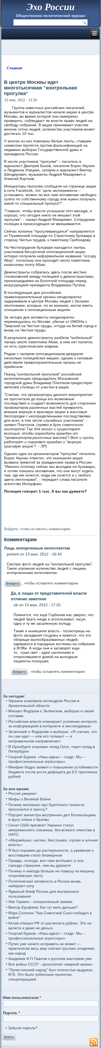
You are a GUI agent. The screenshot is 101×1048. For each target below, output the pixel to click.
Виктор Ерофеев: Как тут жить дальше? (43, 907)
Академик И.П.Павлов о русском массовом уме (50, 958)
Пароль (11, 1013)
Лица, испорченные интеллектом (37, 548)
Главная (14, 68)
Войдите (11, 529)
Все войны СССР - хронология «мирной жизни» (50, 964)
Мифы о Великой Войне (29, 799)
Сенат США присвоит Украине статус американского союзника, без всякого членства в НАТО (51, 830)
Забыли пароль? (22, 1028)
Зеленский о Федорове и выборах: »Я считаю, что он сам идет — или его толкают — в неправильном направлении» (52, 736)
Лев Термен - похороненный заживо (40, 901)
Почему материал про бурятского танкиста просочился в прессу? (46, 807)
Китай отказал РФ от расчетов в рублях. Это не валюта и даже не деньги (50, 925)
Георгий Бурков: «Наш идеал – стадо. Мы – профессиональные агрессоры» (46, 759)
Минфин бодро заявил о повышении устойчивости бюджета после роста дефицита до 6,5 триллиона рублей (53, 772)
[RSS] (93, 1042)
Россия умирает (22, 793)
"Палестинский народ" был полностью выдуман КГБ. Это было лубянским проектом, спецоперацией (50, 974)
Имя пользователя (22, 997)
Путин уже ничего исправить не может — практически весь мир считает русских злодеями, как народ (51, 948)
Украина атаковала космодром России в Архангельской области (43, 703)
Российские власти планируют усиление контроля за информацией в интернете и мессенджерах (52, 723)
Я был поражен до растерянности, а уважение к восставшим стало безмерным (50, 852)
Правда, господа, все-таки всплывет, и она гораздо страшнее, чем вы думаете (45, 863)
